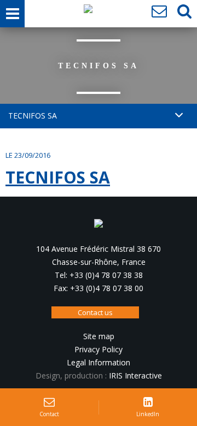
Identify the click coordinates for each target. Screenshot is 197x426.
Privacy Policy (98, 349)
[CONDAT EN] (88, 11)
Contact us (95, 312)
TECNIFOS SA (57, 177)
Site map (98, 336)
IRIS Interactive (135, 375)
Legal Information (98, 362)
